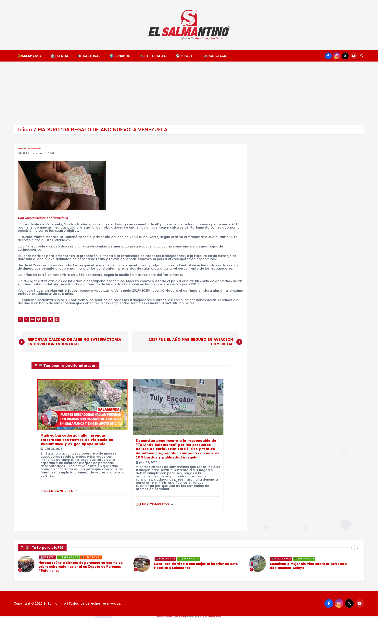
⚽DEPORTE (185, 56)
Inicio (24, 129)
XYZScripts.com (212, 616)
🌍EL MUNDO (120, 56)
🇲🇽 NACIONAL (89, 56)
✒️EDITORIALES (153, 56)
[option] (73, 564)
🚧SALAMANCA (30, 56)
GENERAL (24, 153)
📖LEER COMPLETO (58, 491)
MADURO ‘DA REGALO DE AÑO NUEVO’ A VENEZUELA (102, 129)
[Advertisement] (189, 91)
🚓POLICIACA (215, 56)
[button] (352, 548)
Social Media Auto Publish (172, 616)
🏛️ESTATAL (60, 56)
